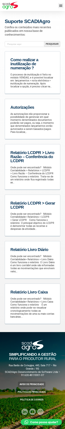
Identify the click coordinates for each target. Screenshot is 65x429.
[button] (60, 5)
